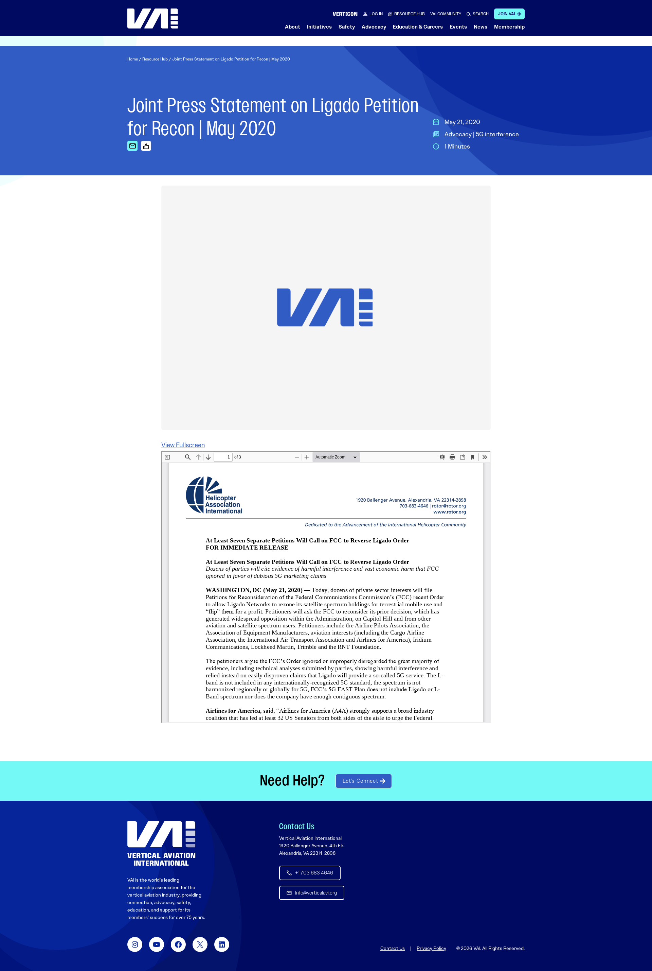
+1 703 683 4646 (314, 872)
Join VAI (506, 14)
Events (458, 26)
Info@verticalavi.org (316, 892)
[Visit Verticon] (345, 14)
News (480, 26)
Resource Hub (155, 59)
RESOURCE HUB (409, 14)
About (292, 26)
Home (132, 59)
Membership (509, 26)
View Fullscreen (183, 445)
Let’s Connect (360, 780)
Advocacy (374, 26)
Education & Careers (418, 26)
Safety (347, 26)
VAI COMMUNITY (445, 14)
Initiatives (319, 26)
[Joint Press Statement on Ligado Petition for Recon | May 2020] (132, 146)
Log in (376, 14)
